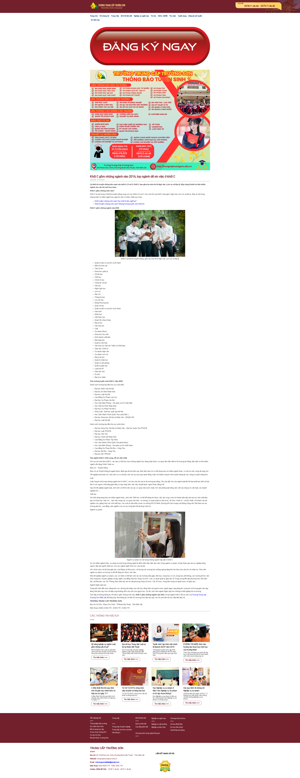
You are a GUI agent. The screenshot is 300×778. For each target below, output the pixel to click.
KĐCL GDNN (162, 16)
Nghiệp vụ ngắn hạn (141, 16)
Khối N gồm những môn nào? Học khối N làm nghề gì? (116, 201)
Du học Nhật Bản (176, 724)
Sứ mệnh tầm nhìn (97, 726)
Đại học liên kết (140, 724)
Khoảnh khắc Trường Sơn (99, 738)
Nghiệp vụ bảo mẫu (159, 727)
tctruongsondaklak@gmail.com (107, 762)
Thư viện (172, 16)
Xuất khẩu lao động (177, 730)
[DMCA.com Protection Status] (165, 772)
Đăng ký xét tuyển (195, 16)
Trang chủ (94, 16)
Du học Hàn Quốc (176, 727)
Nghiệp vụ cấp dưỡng (159, 724)
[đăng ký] (150, 68)
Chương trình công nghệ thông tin (147, 733)
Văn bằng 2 (116, 732)
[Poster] (150, 170)
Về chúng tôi (104, 16)
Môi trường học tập (97, 729)
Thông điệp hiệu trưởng (98, 723)
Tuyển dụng (182, 16)
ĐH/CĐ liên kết (126, 16)
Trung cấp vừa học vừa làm (122, 730)
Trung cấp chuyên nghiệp (121, 727)
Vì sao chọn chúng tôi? (98, 732)
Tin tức (153, 16)
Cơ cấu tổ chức (95, 735)
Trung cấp (115, 718)
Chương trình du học (177, 718)
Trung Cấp (115, 16)
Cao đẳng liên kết (141, 727)
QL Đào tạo (95, 20)
